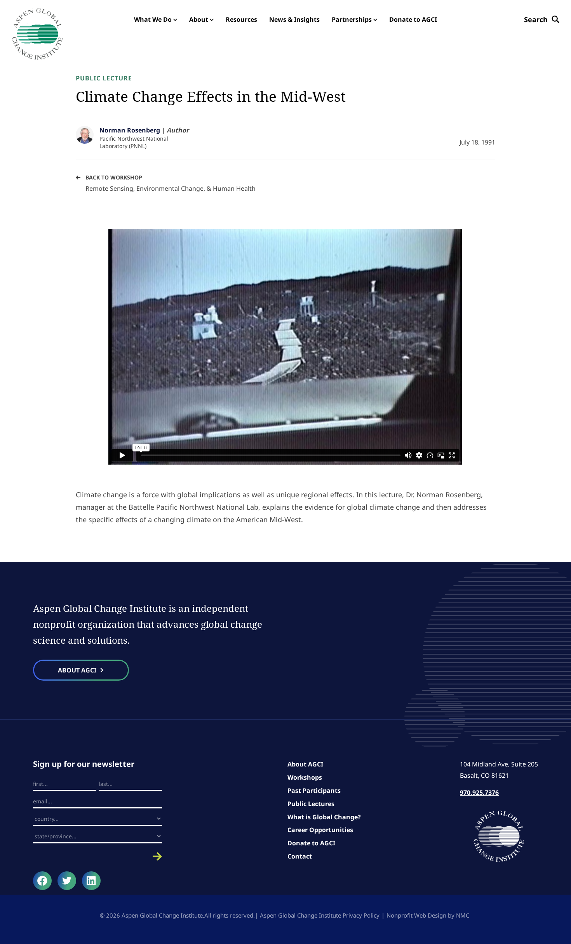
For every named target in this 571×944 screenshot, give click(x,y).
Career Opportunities (320, 830)
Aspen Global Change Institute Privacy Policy (320, 915)
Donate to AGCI (311, 843)
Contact (299, 856)
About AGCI (305, 764)
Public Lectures (310, 803)
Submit (97, 856)
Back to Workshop (113, 177)
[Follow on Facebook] (42, 880)
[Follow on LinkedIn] (91, 880)
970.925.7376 (479, 792)
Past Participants (314, 790)
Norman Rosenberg (129, 130)
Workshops (304, 777)
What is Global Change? (324, 817)
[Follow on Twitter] (66, 880)
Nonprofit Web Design (416, 915)
